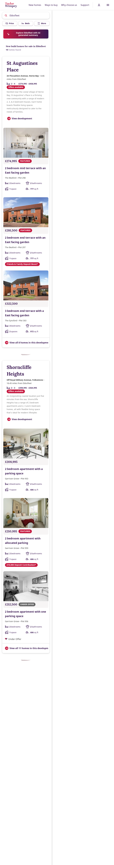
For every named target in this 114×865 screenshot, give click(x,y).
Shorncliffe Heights (19, 370)
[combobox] (25, 15)
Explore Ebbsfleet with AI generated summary (28, 33)
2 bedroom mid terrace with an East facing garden (25, 170)
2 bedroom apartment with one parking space (25, 614)
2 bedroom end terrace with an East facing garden (25, 240)
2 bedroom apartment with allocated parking (22, 541)
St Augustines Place (22, 66)
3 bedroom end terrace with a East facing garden (24, 313)
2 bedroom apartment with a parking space (24, 471)
